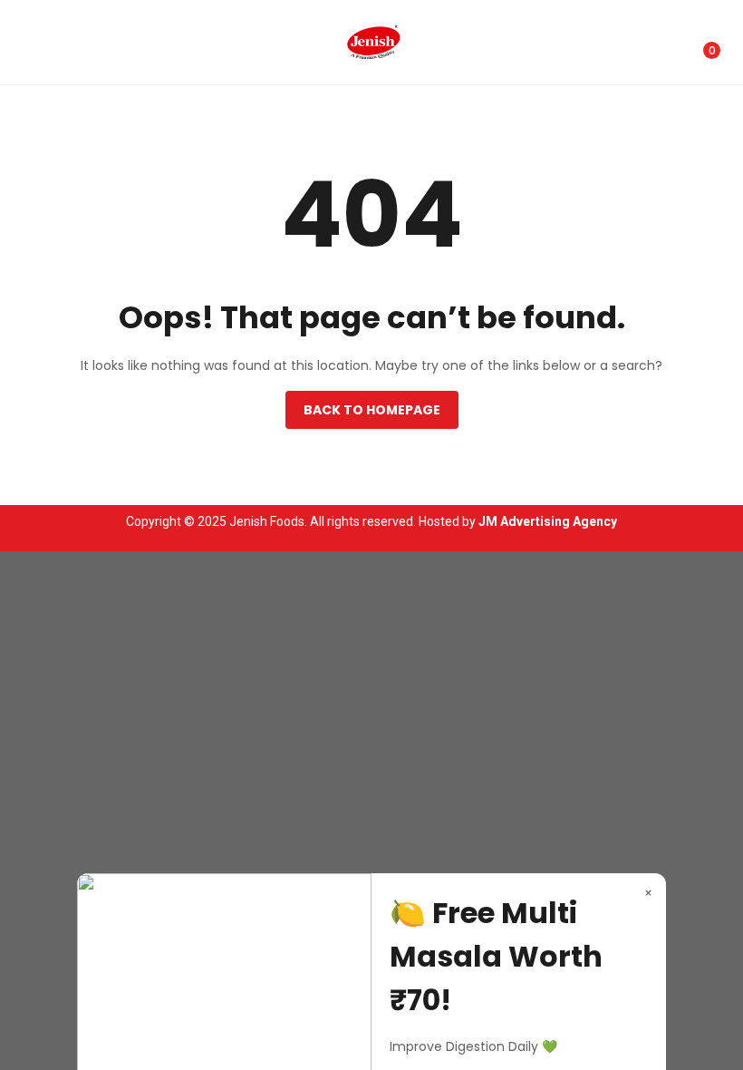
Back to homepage (372, 410)
